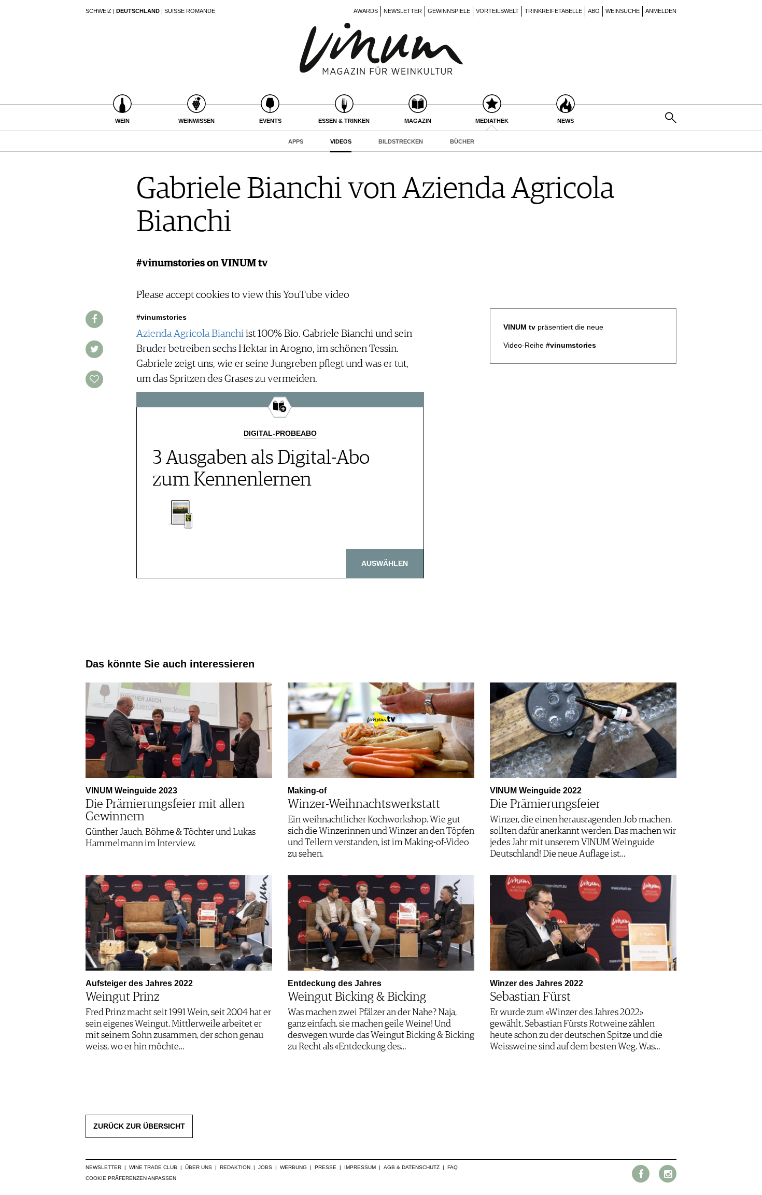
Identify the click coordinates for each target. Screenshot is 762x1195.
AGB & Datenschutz (412, 1167)
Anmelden (660, 11)
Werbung (293, 1167)
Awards (366, 11)
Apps (295, 141)
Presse (325, 1167)
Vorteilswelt (497, 11)
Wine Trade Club (153, 1167)
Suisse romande (189, 11)
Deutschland (138, 11)
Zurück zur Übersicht (139, 1126)
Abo (594, 11)
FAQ (452, 1167)
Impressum (360, 1167)
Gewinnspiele (449, 11)
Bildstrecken (400, 141)
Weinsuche (622, 11)
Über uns (198, 1167)
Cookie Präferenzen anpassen (131, 1178)
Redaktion (235, 1167)
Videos (340, 141)
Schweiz (98, 11)
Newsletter (403, 11)
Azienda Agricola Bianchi (190, 334)
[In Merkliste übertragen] (94, 379)
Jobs (265, 1167)
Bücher (462, 141)
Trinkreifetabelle (553, 11)
